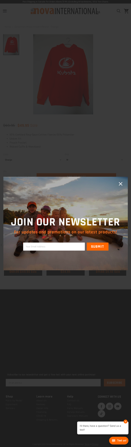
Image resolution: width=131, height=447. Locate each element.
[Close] (120, 184)
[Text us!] (119, 441)
